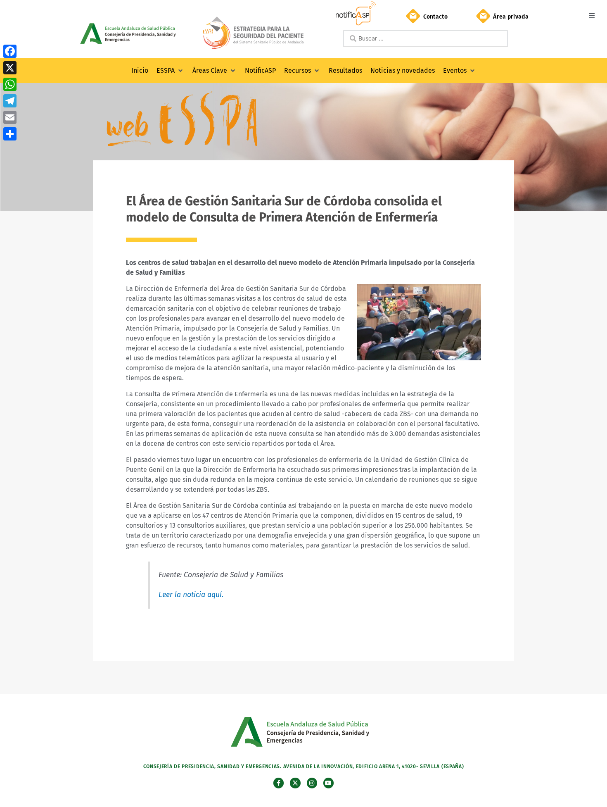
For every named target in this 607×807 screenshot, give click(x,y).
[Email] (10, 117)
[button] (591, 15)
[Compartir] (10, 134)
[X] (10, 68)
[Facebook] (10, 51)
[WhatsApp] (10, 84)
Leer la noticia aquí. (191, 594)
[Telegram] (10, 101)
